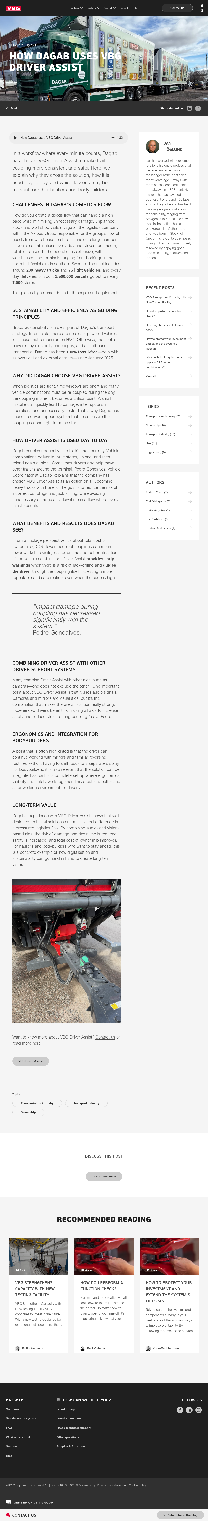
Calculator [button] (125, 8)
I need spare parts (69, 1418)
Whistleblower (118, 1485)
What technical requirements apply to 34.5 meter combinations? (164, 362)
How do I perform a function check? (164, 314)
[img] (113, 137)
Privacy (102, 1485)
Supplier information (71, 1446)
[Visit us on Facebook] (180, 1412)
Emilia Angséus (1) (158, 510)
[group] (68, 138)
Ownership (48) (156, 425)
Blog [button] (136, 8)
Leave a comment (104, 1176)
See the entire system (21, 1418)
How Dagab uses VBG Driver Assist (164, 327)
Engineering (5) (156, 452)
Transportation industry (37, 1103)
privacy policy (124, 709)
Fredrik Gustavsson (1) (161, 528)
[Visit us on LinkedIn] (189, 1412)
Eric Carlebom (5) (157, 519)
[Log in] (203, 5)
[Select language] (203, 10)
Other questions (68, 1437)
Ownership (28, 1112)
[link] (38, 1295)
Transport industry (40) (160, 434)
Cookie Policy (137, 1485)
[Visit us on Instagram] (198, 1412)
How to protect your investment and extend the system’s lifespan (166, 343)
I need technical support (74, 1427)
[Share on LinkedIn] (189, 108)
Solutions (13, 1409)
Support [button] (108, 8)
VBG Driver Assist (30, 1061)
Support (11, 1446)
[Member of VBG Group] (29, 1502)
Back (14, 108)
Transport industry (86, 1103)
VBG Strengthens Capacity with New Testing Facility (166, 300)
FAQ (9, 1427)
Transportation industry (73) (164, 416)
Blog (9, 1455)
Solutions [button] (74, 8)
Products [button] (91, 8)
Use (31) (151, 443)
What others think (18, 1437)
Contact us (177, 8)
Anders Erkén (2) (157, 492)
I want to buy (66, 1409)
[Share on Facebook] (198, 108)
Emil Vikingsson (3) (158, 501)
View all (151, 376)
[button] (15, 138)
